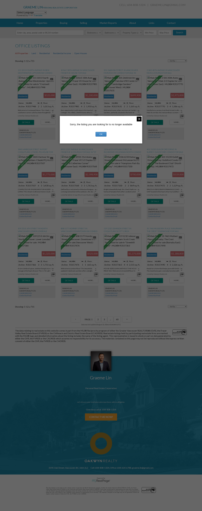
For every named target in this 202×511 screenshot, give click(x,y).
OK (101, 134)
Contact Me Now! (101, 416)
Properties (41, 22)
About (132, 22)
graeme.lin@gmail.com (168, 4)
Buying (63, 22)
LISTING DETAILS (26, 122)
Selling (83, 22)
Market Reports (108, 22)
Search (179, 32)
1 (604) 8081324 (25, 135)
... (110, 319)
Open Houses (80, 53)
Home (19, 22)
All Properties (21, 53)
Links (151, 22)
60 (117, 319)
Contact (171, 22)
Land (33, 53)
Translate (37, 15)
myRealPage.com (101, 481)
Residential (44, 53)
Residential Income (62, 53)
